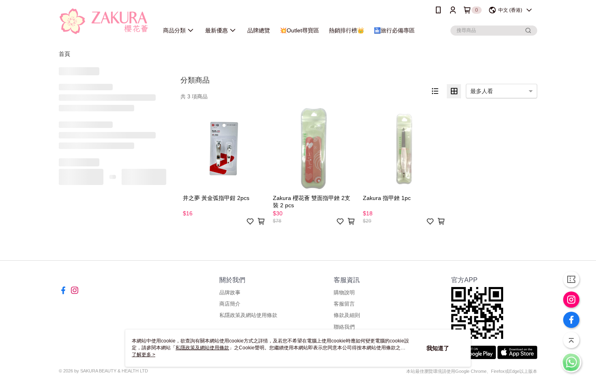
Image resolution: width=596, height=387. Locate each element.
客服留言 (344, 304)
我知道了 (438, 348)
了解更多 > (143, 354)
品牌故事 (229, 292)
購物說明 (344, 292)
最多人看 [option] (481, 91)
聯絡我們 (344, 327)
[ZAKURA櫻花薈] (104, 21)
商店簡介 (229, 304)
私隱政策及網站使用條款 (248, 315)
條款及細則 (347, 315)
